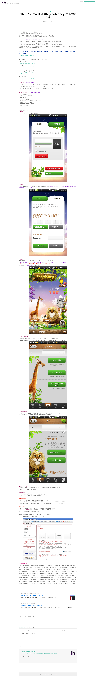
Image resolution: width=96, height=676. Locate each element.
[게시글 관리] (25, 616)
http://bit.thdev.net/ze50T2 (26, 79)
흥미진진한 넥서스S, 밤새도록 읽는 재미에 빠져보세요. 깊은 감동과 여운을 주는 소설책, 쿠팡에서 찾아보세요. (46, 607)
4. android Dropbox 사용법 (24, 630)
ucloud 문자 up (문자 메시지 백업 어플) (26, 633)
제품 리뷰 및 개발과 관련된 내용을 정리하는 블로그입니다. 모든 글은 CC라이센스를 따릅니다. (40, 653)
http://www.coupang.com (27, 603)
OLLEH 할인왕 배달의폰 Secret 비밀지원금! (32, 595)
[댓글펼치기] (21, 646)
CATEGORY (87, 2)
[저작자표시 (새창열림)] (33, 616)
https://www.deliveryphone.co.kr (28, 593)
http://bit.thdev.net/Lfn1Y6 (27, 55)
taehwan (9, 2)
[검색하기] (81, 3)
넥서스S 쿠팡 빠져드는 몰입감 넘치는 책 (31, 605)
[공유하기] (23, 616)
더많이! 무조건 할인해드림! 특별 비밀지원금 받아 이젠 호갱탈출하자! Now (38, 597)
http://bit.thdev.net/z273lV (27, 73)
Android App (48, 11)
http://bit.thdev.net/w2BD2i (27, 63)
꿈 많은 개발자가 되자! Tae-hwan (31, 652)
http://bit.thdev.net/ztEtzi (27, 67)
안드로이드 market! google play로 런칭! (56, 630)
